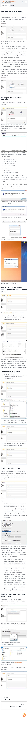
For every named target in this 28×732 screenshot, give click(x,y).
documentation (18, 662)
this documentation (8, 313)
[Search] (22, 2)
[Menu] (26, 2)
